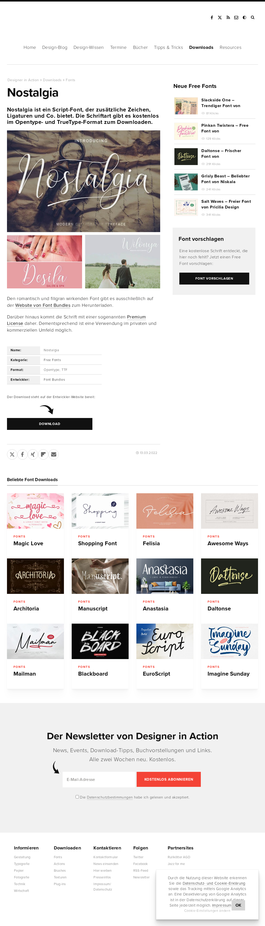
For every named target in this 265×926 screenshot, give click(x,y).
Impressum (222, 905)
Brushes (60, 871)
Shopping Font (97, 543)
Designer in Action (35, 16)
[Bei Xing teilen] (33, 453)
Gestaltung (22, 857)
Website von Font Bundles (42, 305)
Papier (19, 871)
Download (49, 424)
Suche (253, 17)
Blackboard (93, 673)
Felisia (151, 543)
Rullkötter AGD (179, 857)
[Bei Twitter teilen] (12, 453)
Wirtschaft (21, 891)
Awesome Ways (228, 543)
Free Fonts (52, 360)
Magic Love (28, 543)
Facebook (211, 17)
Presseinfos (102, 877)
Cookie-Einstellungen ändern (207, 911)
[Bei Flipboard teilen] (43, 453)
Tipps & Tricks (168, 47)
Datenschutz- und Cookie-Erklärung (214, 883)
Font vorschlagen (201, 239)
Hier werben (102, 871)
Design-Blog (54, 47)
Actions (59, 864)
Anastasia (155, 608)
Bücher (140, 47)
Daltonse (219, 608)
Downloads (201, 47)
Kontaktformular (105, 857)
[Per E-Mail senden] (53, 453)
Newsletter (141, 877)
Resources (230, 47)
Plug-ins (60, 884)
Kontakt (236, 17)
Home (30, 47)
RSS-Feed (140, 871)
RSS (228, 17)
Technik (19, 884)
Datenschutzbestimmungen (110, 797)
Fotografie (21, 877)
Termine (118, 47)
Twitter (138, 857)
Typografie (22, 864)
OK (238, 905)
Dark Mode (244, 17)
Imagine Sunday (228, 673)
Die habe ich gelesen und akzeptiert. (134, 797)
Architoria (26, 608)
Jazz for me (176, 864)
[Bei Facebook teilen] (22, 453)
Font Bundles (54, 380)
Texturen (60, 877)
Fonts (70, 80)
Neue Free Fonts (195, 86)
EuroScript (156, 673)
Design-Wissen (88, 47)
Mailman (24, 673)
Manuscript (92, 608)
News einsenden (105, 864)
